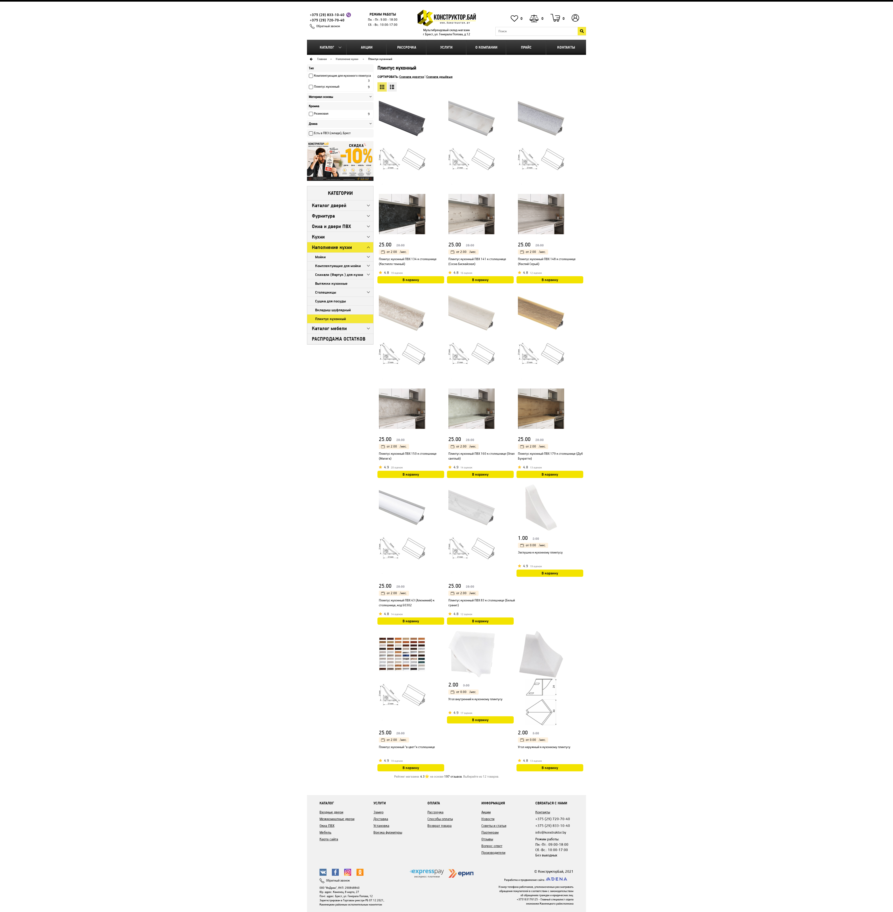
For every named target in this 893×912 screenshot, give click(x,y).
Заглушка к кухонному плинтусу (540, 552)
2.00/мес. (397, 252)
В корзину (411, 280)
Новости (487, 819)
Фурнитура (323, 216)
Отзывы (487, 839)
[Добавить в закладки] (441, 109)
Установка (381, 825)
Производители (493, 852)
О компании (486, 47)
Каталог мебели (329, 328)
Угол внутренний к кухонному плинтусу (475, 699)
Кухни (318, 237)
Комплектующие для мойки (338, 266)
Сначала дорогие (411, 77)
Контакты (566, 47)
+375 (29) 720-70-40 (327, 20)
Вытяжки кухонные (331, 283)
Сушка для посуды (330, 301)
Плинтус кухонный (330, 319)
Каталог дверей (329, 205)
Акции (367, 47)
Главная (322, 59)
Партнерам (490, 832)
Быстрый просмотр (441, 99)
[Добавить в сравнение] (441, 118)
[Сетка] (382, 87)
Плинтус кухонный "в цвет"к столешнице (407, 747)
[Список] (392, 87)
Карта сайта (329, 839)
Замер (378, 812)
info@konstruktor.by (550, 832)
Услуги (446, 47)
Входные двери (331, 812)
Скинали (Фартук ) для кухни (339, 274)
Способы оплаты (440, 819)
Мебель (325, 832)
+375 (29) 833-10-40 (327, 15)
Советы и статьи (493, 825)
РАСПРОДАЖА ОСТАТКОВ (338, 339)
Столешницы (325, 292)
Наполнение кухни (347, 59)
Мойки (320, 257)
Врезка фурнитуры (387, 832)
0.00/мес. (536, 545)
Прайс (526, 47)
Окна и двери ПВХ (331, 226)
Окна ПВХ (327, 825)
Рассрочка (406, 47)
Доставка (380, 819)
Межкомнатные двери (337, 819)
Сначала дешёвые (439, 77)
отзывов (453, 777)
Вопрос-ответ (491, 846)
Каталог (327, 47)
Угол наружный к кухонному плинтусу (544, 747)
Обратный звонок (328, 26)
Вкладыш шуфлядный (333, 310)
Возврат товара (439, 825)
